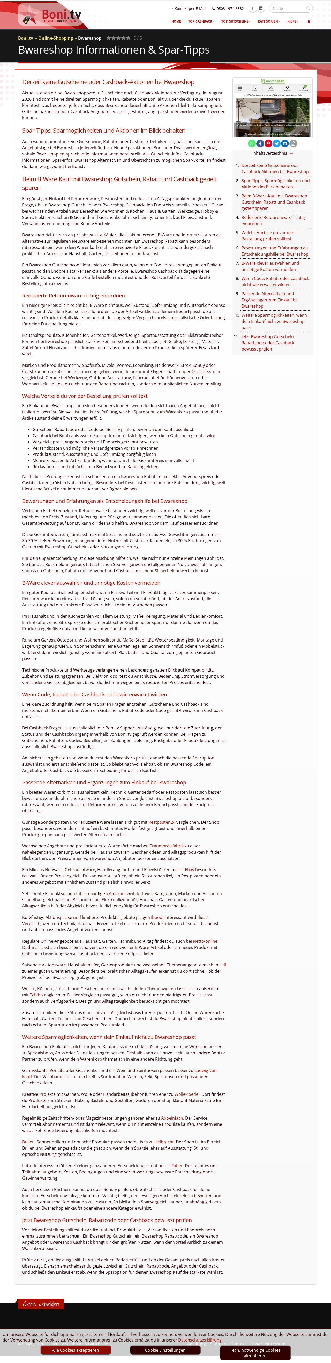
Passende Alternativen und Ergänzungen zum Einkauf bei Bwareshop (270, 300)
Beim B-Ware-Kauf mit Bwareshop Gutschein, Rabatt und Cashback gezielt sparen (274, 202)
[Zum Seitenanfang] (322, 1357)
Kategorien (268, 21)
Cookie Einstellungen (165, 1350)
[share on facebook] (260, 143)
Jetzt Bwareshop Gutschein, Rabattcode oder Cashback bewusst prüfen (268, 343)
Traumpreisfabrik (167, 846)
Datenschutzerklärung (200, 1340)
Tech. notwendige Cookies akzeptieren (255, 1353)
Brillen (28, 1142)
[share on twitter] (277, 143)
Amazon (117, 893)
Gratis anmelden (41, 1304)
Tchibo (36, 995)
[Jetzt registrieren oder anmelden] (309, 21)
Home (176, 21)
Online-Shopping (55, 38)
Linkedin (261, 8)
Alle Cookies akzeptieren (75, 1350)
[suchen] (308, 8)
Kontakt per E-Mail (191, 8)
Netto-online (205, 941)
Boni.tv (25, 38)
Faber (177, 1165)
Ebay (189, 870)
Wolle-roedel (187, 1094)
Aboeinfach (172, 1118)
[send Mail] (293, 143)
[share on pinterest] (268, 143)
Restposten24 (161, 822)
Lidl (222, 965)
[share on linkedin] (285, 143)
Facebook (253, 8)
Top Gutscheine (235, 21)
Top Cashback (200, 21)
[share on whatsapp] (252, 143)
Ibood (156, 917)
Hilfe (291, 21)
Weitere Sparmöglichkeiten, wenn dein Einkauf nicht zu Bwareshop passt (274, 321)
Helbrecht (164, 1142)
